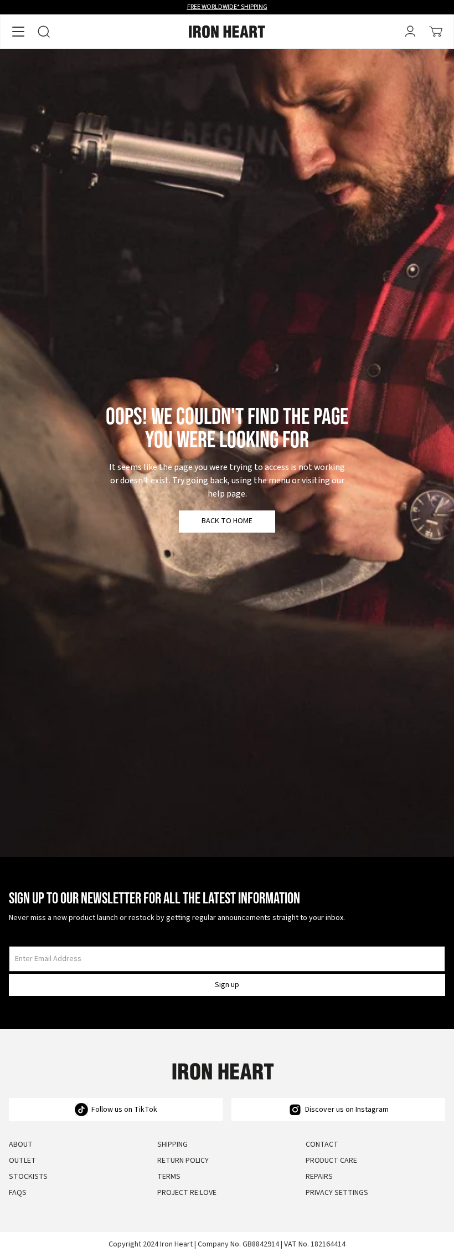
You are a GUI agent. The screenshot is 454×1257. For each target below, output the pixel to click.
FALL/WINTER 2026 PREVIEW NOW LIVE (227, 7)
